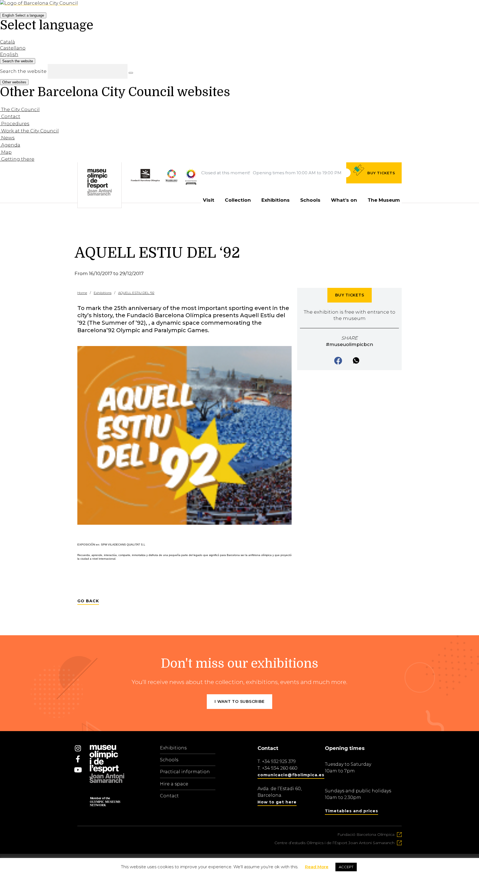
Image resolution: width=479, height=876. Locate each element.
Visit (208, 200)
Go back (88, 600)
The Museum (384, 200)
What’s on (344, 200)
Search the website (23, 71)
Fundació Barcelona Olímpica (365, 834)
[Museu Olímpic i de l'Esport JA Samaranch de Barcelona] (191, 188)
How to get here (277, 802)
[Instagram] (78, 748)
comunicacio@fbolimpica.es (291, 774)
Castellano (13, 48)
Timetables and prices (351, 810)
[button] (338, 361)
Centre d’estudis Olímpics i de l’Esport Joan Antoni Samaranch (334, 842)
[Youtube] (78, 770)
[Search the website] (131, 73)
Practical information (185, 771)
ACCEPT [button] (346, 867)
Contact (169, 795)
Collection (238, 200)
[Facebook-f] (78, 759)
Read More (316, 866)
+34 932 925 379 (279, 761)
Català (7, 42)
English (23, 15)
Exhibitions (275, 200)
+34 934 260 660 (279, 768)
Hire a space (174, 784)
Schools (310, 200)
